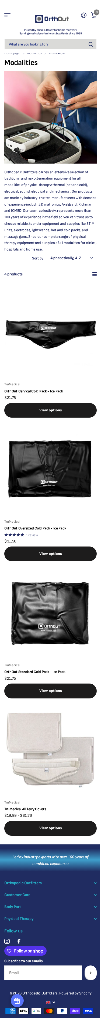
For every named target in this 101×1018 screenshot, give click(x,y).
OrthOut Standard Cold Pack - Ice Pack (34, 671)
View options (50, 410)
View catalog (7, 15)
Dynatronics (50, 204)
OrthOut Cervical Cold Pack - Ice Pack (33, 391)
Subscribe (91, 972)
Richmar (85, 204)
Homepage (12, 53)
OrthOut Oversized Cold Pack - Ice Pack (35, 528)
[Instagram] (6, 941)
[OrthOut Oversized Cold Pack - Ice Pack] (50, 468)
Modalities (34, 53)
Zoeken (91, 44)
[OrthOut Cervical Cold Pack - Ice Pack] (50, 331)
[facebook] (19, 941)
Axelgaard (69, 204)
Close (50, 883)
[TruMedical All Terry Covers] (50, 749)
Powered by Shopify (75, 993)
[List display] (94, 274)
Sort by (37, 258)
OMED (17, 210)
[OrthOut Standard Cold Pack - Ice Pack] (50, 611)
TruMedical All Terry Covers (25, 809)
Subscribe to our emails (23, 961)
